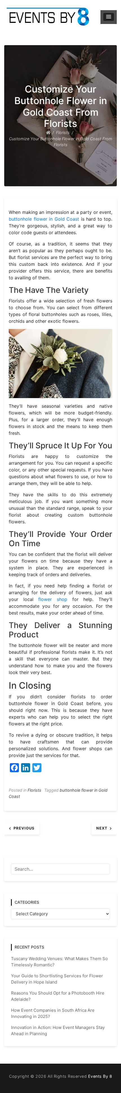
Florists (34, 790)
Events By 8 (100, 1076)
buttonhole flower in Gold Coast (44, 219)
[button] (108, 17)
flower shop (52, 599)
